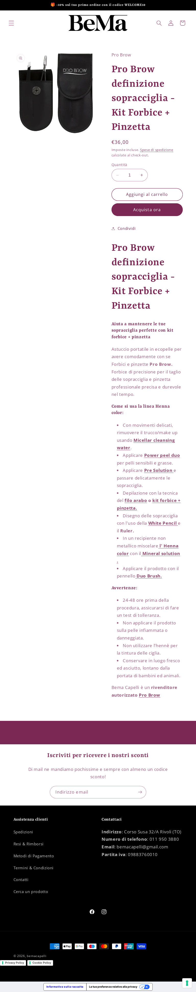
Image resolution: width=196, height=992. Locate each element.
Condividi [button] (127, 228)
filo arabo (136, 500)
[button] (11, 23)
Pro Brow (149, 695)
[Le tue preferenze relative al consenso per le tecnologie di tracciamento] (187, 983)
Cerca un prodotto (31, 891)
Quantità (119, 164)
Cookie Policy (41, 962)
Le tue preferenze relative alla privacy (113, 986)
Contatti (21, 879)
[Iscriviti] (140, 792)
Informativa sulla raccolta (64, 986)
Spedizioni (23, 831)
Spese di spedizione (156, 150)
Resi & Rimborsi (29, 843)
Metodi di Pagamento (34, 855)
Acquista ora (147, 209)
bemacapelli (36, 956)
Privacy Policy (14, 962)
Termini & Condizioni (34, 867)
